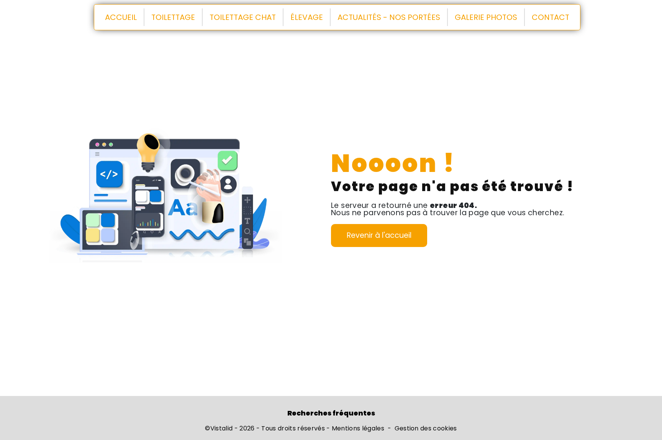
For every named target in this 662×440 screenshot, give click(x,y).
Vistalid (221, 428)
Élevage (306, 17)
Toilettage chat (243, 17)
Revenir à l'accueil (379, 235)
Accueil (121, 17)
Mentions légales (358, 428)
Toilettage (173, 17)
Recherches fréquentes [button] (331, 413)
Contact (550, 17)
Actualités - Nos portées (389, 17)
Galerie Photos (486, 17)
